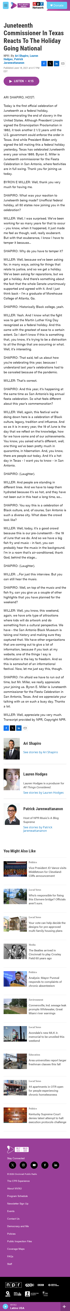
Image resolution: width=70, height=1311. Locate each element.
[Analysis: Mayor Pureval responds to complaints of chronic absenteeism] (15, 979)
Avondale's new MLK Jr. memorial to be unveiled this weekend (46, 1037)
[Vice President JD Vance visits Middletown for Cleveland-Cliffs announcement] (15, 869)
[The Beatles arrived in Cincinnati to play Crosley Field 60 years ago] (15, 951)
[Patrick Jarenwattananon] (12, 814)
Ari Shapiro (21, 55)
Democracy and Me (18, 1226)
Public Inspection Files (19, 1241)
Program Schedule (17, 1196)
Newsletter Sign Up (17, 1203)
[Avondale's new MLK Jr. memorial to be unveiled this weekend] (15, 1034)
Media (32, 944)
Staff (9, 1263)
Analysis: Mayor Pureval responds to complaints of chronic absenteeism (45, 982)
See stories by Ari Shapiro (40, 752)
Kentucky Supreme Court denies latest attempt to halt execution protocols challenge (47, 1118)
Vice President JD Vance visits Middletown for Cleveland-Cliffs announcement (47, 872)
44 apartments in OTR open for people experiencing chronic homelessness (46, 1090)
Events (11, 1211)
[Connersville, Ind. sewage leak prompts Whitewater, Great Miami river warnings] (15, 1006)
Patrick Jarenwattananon (14, 60)
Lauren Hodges (35, 774)
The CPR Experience (18, 1181)
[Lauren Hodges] (12, 779)
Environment (36, 999)
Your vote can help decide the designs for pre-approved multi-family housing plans (47, 927)
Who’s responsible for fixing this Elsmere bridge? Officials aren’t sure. (47, 899)
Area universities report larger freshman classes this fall (47, 1062)
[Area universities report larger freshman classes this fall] (15, 1061)
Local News (35, 889)
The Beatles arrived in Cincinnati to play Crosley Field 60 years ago (45, 954)
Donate (58, 5)
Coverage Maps (16, 1248)
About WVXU (14, 1188)
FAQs (10, 1256)
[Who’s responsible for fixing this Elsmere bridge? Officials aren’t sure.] (15, 896)
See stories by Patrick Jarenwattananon (37, 828)
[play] (5, 1306)
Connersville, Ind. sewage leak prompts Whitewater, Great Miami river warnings (47, 1009)
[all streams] (65, 1306)
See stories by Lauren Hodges (43, 793)
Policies (11, 1233)
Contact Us (13, 1218)
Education (34, 1054)
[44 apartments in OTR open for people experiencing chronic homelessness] (15, 1087)
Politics (33, 862)
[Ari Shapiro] (12, 749)
